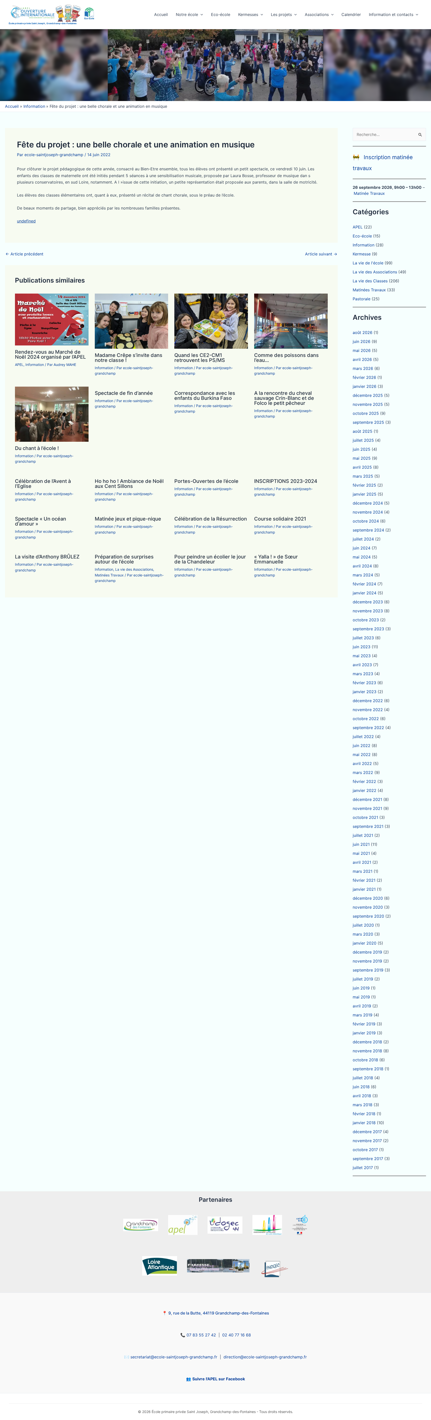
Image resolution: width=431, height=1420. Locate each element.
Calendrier (351, 14)
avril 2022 (362, 763)
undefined (26, 220)
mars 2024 (363, 574)
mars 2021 (362, 871)
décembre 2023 (368, 601)
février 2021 (364, 880)
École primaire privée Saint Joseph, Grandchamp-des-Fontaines (43, 23)
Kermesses (248, 14)
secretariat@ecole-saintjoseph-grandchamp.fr (173, 1356)
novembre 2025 (368, 404)
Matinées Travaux (109, 575)
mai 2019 (361, 996)
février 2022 (364, 781)
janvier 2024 (364, 592)
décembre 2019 (367, 952)
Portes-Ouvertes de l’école (206, 481)
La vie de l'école (368, 262)
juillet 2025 (363, 440)
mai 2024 (362, 556)
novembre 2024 (368, 512)
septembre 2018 (368, 1068)
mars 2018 (362, 1104)
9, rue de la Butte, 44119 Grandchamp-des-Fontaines (218, 1313)
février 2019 (364, 1023)
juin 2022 (361, 745)
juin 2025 (361, 449)
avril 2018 (362, 1095)
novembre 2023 (368, 610)
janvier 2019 (364, 1032)
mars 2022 (363, 772)
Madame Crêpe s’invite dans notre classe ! (128, 357)
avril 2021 (362, 862)
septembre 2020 (368, 916)
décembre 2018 (367, 1041)
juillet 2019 (363, 979)
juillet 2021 (363, 835)
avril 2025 (362, 467)
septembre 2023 (368, 628)
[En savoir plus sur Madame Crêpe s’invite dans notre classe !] (131, 320)
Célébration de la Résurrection (210, 519)
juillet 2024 (363, 539)
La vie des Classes (370, 280)
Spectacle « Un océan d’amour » (40, 521)
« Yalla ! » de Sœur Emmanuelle (276, 559)
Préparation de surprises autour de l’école (124, 559)
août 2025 (362, 431)
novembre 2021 (367, 808)
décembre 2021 (367, 799)
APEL (19, 364)
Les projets (281, 14)
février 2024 (364, 583)
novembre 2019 (367, 961)
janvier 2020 (364, 943)
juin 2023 (361, 646)
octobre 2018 (365, 1059)
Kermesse (362, 253)
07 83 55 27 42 (201, 1334)
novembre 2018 (367, 1050)
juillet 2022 (363, 736)
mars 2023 (363, 673)
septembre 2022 (368, 727)
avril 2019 (362, 1005)
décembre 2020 (368, 898)
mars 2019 (362, 1014)
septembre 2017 (368, 1158)
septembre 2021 (368, 826)
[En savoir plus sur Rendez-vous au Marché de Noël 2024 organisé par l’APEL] (52, 319)
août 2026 (362, 332)
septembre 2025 (368, 422)
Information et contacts (391, 14)
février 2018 (364, 1113)
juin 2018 (361, 1086)
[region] (215, 65)
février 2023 (364, 682)
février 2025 (364, 485)
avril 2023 (362, 664)
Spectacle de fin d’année (124, 393)
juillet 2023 (363, 637)
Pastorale (361, 298)
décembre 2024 (368, 503)
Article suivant (321, 254)
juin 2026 (361, 341)
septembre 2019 (368, 970)
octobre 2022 (366, 718)
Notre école (187, 14)
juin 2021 (361, 844)
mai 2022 (362, 754)
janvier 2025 (364, 494)
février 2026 (364, 377)
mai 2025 (362, 458)
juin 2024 (361, 548)
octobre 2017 (365, 1149)
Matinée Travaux (369, 193)
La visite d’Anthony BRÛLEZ (47, 557)
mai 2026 (362, 350)
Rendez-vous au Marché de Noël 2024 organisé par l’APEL (50, 354)
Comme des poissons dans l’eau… (286, 357)
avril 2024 (362, 565)
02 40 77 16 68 (236, 1334)
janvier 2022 (364, 790)
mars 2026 (363, 368)
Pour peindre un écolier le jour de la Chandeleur (210, 559)
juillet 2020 (363, 925)
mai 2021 (361, 853)
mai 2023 (362, 655)
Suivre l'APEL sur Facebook (218, 1378)
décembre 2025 (368, 395)
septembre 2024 (368, 530)
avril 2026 (362, 359)
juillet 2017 (363, 1167)
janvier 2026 (364, 386)
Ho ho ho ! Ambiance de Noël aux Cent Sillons (129, 483)
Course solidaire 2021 (280, 519)
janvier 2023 (364, 691)
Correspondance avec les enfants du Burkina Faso (204, 395)
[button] (200, 14)
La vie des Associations (134, 569)
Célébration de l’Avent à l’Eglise (43, 483)
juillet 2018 (363, 1077)
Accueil (161, 14)
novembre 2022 (368, 709)
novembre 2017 (367, 1140)
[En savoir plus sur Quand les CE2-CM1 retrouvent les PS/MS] (211, 320)
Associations (317, 14)
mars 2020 (363, 934)
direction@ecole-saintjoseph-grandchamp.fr (265, 1356)
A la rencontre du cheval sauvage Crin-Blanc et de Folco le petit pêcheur (284, 398)
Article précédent (24, 254)
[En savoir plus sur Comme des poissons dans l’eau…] (291, 320)
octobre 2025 (366, 413)
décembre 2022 (368, 700)
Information (34, 364)
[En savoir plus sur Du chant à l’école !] (52, 413)
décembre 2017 (367, 1131)
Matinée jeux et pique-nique (128, 519)
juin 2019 (361, 987)
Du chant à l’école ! (37, 448)
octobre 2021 (365, 817)
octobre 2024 (366, 521)
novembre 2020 (368, 907)
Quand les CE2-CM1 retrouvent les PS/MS (199, 357)
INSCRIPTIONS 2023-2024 (285, 481)
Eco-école (220, 14)
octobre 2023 (366, 619)
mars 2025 (363, 476)
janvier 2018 (364, 1122)
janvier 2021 (364, 889)
